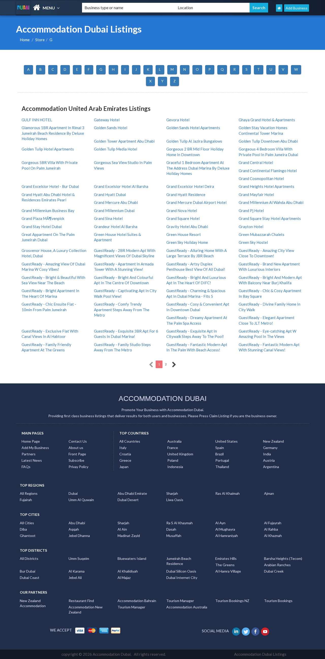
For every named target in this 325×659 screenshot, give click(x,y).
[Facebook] (255, 630)
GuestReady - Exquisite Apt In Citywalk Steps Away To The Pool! (195, 334)
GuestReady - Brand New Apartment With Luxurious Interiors (269, 267)
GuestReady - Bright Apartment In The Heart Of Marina (50, 293)
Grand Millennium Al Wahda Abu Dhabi (271, 202)
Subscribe (76, 460)
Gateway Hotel (107, 119)
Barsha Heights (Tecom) (283, 558)
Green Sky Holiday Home (187, 242)
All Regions (29, 493)
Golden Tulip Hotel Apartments (48, 149)
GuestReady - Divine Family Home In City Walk (269, 307)
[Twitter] (246, 630)
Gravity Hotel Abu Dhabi (187, 226)
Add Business (296, 8)
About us (76, 447)
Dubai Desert (128, 500)
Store (40, 39)
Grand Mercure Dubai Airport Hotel (196, 202)
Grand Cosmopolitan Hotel (261, 178)
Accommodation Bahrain (137, 600)
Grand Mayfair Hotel (256, 194)
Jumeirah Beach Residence (178, 561)
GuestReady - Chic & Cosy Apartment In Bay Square (270, 293)
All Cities (27, 523)
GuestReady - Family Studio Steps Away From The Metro (122, 347)
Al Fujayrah (272, 523)
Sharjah (172, 493)
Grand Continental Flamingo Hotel (268, 170)
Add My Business (35, 447)
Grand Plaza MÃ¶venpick (43, 218)
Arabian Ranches (277, 565)
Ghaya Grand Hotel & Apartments (267, 119)
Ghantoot (28, 535)
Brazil (219, 454)
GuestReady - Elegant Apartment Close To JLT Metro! (267, 320)
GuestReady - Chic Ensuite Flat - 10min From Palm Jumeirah (49, 307)
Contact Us (78, 441)
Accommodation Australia (186, 607)
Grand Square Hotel (183, 218)
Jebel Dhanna (79, 535)
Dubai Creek (274, 571)
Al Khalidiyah (128, 571)
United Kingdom (180, 454)
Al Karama (77, 571)
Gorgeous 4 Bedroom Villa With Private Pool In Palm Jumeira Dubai (268, 152)
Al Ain (122, 529)
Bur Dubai (27, 571)
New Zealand (273, 441)
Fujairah (26, 500)
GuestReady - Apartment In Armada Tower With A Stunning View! (124, 267)
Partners (29, 454)
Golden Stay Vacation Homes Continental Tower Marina (263, 130)
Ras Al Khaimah (227, 493)
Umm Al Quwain (81, 500)
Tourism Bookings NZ (232, 600)
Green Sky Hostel (253, 242)
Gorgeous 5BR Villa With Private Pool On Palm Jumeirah (50, 165)
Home (25, 39)
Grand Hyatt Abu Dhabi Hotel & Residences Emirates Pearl (48, 197)
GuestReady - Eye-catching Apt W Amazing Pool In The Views (267, 334)
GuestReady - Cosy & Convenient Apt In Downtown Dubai (197, 307)
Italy (122, 447)
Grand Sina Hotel (108, 218)
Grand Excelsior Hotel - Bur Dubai (50, 186)
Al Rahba (271, 529)
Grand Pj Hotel (251, 210)
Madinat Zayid (129, 535)
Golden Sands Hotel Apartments (193, 127)
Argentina (271, 467)
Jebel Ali (75, 577)
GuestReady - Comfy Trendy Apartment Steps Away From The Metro (121, 309)
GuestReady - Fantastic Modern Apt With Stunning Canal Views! (269, 347)
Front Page (77, 454)
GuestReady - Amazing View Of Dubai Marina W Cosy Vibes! (53, 267)
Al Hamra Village (228, 571)
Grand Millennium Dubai (114, 210)
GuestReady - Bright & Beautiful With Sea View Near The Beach (53, 280)
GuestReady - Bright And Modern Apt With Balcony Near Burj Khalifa (270, 280)
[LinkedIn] (236, 630)
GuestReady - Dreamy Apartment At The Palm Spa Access (196, 320)
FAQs (26, 467)
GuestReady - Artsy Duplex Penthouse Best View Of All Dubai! (195, 267)
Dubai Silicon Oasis (181, 571)
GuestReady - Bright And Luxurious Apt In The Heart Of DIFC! (196, 280)
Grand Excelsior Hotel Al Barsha (121, 186)
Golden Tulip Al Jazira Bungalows (194, 141)
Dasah (171, 529)
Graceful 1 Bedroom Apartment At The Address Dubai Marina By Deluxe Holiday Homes (198, 168)
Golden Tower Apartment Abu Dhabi (124, 141)
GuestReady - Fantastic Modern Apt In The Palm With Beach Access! (196, 347)
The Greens (225, 565)
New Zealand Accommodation (33, 603)
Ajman (269, 493)
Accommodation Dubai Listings (260, 654)
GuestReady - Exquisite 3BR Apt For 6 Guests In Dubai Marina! (126, 334)
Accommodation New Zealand (86, 609)
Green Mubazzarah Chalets (261, 234)
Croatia (125, 454)
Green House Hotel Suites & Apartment (117, 237)
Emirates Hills (226, 558)
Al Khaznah (273, 535)
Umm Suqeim (79, 558)
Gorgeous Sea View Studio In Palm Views (123, 165)
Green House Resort (183, 234)
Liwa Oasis (174, 500)
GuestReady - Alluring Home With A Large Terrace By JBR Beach (196, 253)
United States (226, 441)
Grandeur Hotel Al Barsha (115, 226)
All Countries (129, 441)
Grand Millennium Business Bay (48, 210)
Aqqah (74, 529)
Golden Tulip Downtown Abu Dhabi (268, 141)
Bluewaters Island (132, 558)
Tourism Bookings (278, 600)
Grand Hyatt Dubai (110, 194)
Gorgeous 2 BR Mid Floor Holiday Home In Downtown (195, 152)
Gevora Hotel (177, 119)
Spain (219, 447)
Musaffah (173, 535)
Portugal (222, 460)
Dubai (73, 493)
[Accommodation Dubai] (44, 7)
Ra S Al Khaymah (179, 523)
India (267, 454)
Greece (125, 460)
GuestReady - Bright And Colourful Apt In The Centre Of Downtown (123, 280)
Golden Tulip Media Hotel (115, 149)
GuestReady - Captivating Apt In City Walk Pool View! (125, 293)
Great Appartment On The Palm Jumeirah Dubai (48, 237)
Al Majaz (124, 577)
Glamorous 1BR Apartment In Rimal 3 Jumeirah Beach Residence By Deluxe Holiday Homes (53, 133)
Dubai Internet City (181, 577)
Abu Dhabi (77, 523)
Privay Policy (78, 467)
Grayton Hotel (251, 226)
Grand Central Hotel (256, 162)
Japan (123, 467)
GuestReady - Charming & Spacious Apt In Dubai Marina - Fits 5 (195, 293)
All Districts (29, 558)
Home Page (31, 441)
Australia (174, 441)
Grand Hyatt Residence (185, 194)
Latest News (32, 460)
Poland (172, 460)
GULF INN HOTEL (37, 119)
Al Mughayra (225, 529)
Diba (23, 529)
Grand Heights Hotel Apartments (266, 186)
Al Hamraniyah (226, 535)
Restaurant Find (81, 600)
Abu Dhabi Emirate (132, 493)
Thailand (222, 467)
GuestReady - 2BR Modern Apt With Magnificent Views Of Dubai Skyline (124, 253)
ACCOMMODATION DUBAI (163, 398)
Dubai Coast (29, 577)
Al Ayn (220, 523)
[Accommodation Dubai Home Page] (279, 8)
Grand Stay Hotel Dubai (42, 226)
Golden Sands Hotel (110, 127)
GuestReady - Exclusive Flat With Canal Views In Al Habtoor (50, 334)
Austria (269, 460)
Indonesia (175, 467)
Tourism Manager (180, 600)
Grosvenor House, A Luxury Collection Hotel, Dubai (54, 253)
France (172, 447)
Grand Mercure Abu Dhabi (116, 202)
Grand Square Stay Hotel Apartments (270, 218)
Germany (270, 447)
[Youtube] (265, 630)
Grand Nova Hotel (181, 210)
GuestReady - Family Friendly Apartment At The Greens (46, 347)
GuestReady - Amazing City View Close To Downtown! (266, 253)
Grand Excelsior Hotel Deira (190, 186)
